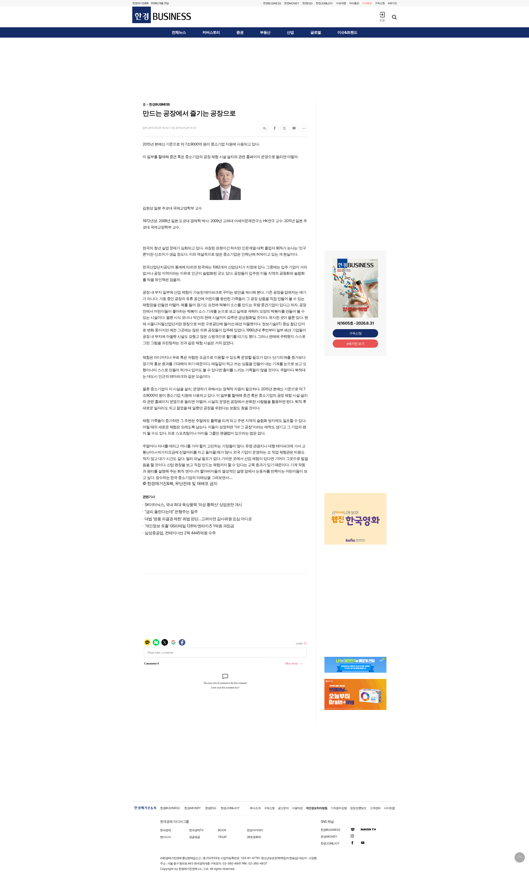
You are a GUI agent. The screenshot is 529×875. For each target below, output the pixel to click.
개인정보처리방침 (316, 808)
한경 (272, 3)
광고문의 (283, 808)
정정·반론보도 (358, 808)
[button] (382, 16)
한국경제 (165, 830)
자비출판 (354, 3)
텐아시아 (165, 837)
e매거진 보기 (356, 344)
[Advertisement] (264, 69)
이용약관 (297, 808)
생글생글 (194, 837)
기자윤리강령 (339, 808)
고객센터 (375, 808)
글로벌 (315, 32)
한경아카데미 (255, 830)
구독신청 (380, 3)
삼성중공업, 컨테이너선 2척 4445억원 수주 (180, 533)
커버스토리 (211, 32)
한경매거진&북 (140, 3)
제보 (367, 3)
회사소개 (255, 808)
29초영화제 (254, 837)
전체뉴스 (179, 32)
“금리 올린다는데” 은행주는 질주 (171, 511)
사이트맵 (389, 808)
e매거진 (392, 3)
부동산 (265, 32)
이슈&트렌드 (347, 32)
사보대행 (341, 3)
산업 (290, 32)
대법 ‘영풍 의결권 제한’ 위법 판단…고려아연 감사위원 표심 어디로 (198, 519)
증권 (239, 32)
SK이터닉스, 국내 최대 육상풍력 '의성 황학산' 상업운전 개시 (193, 504)
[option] (355, 519)
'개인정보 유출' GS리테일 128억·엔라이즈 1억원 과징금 (189, 526)
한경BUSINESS (159, 104)
